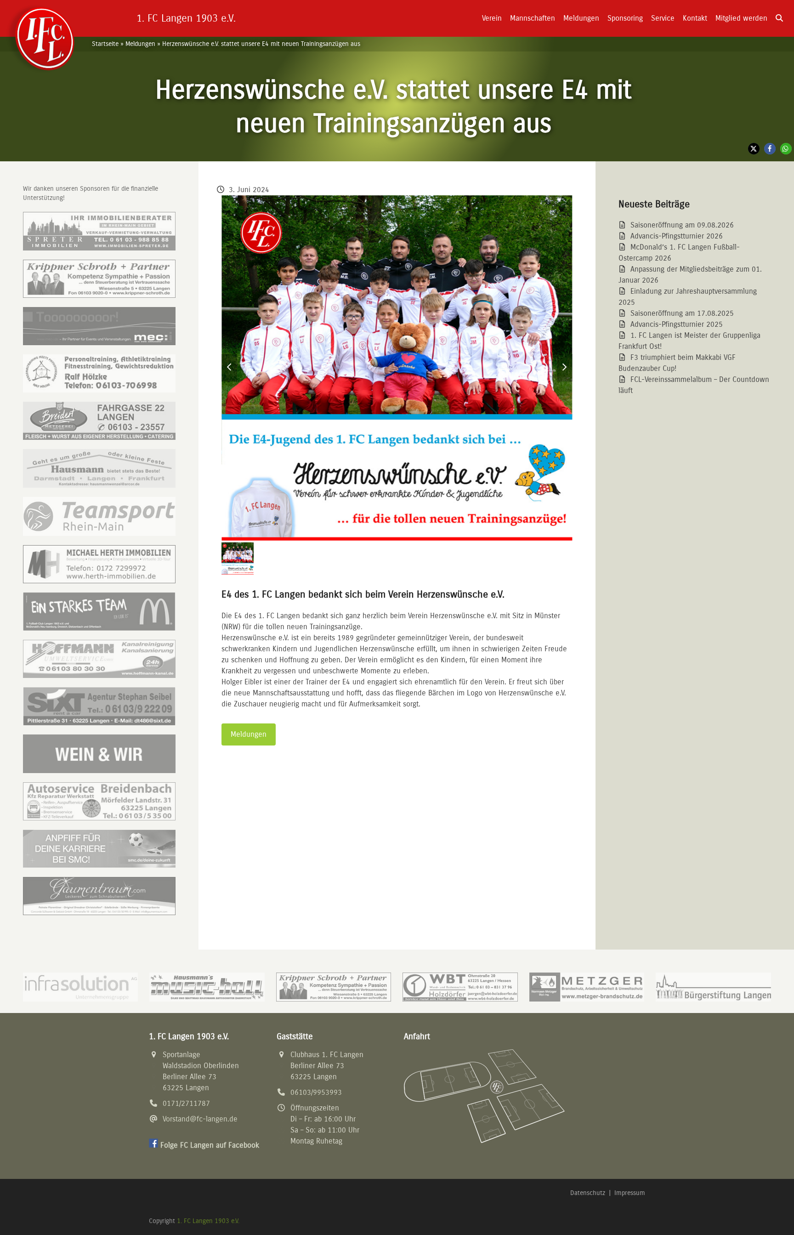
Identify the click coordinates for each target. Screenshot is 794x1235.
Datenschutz (587, 1193)
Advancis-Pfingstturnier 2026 (676, 236)
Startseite (105, 44)
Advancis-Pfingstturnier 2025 (676, 324)
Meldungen (140, 44)
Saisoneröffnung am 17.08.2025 (682, 313)
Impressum (629, 1193)
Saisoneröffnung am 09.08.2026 (682, 225)
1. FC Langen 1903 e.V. (208, 1221)
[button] (779, 18)
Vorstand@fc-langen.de (200, 1119)
